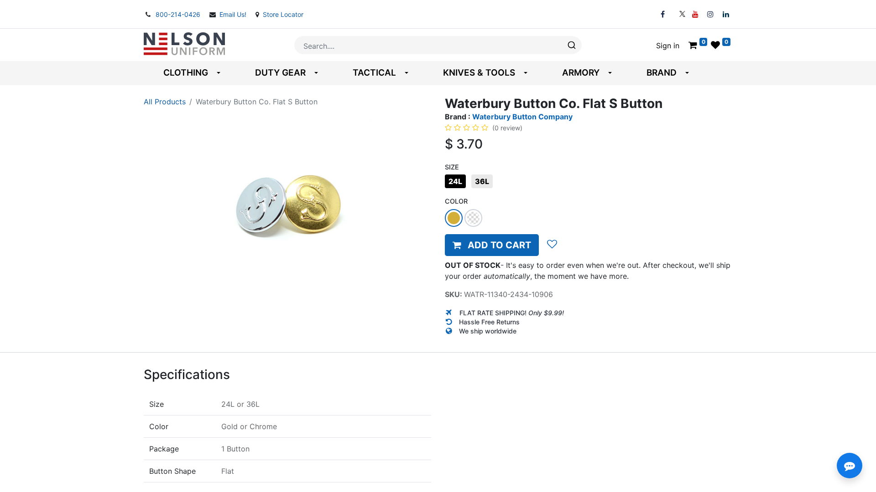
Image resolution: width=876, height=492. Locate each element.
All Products (165, 101)
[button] (492, 245)
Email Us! (233, 14)
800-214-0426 (179, 14)
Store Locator (283, 14)
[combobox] (438, 45)
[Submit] (571, 45)
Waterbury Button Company (522, 116)
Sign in (667, 45)
